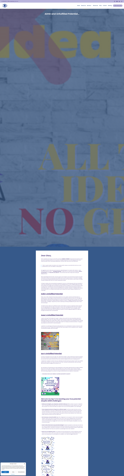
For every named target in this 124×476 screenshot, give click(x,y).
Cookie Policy (13, 474)
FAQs (100, 5)
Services (89, 5)
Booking (110, 5)
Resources (95, 5)
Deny (13, 472)
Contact (105, 5)
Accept (5, 472)
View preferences (21, 472)
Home (78, 5)
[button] (24, 463)
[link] (62, 444)
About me (83, 5)
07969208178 (4, 1)
